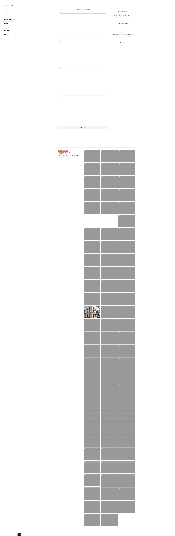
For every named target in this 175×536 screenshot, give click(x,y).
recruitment (7, 30)
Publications (7, 27)
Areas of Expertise (9, 19)
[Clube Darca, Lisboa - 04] (82, 109)
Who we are (7, 16)
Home (5, 12)
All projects (63, 150)
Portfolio (6, 23)
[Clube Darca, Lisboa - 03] (82, 81)
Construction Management (67, 157)
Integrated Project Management (65, 153)
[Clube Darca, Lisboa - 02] (82, 54)
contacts (6, 34)
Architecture (63, 155)
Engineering (75, 155)
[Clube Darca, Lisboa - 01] (82, 26)
